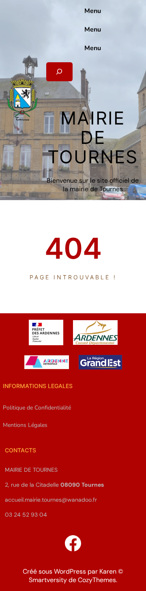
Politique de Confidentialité (37, 408)
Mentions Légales (25, 425)
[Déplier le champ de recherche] (59, 71)
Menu (92, 10)
